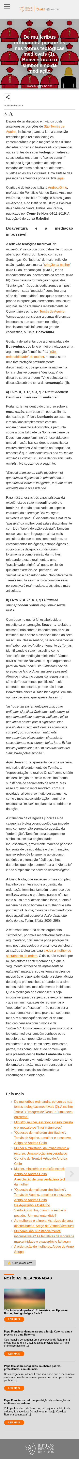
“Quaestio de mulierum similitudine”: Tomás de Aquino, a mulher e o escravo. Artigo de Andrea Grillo (43, 1138)
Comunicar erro (19, 1262)
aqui (60, 178)
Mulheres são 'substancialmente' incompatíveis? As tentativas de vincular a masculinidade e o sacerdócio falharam (44, 1236)
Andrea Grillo (57, 187)
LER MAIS (14, 1319)
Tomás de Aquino (52, 311)
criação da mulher (57, 264)
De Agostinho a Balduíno (32, 1205)
